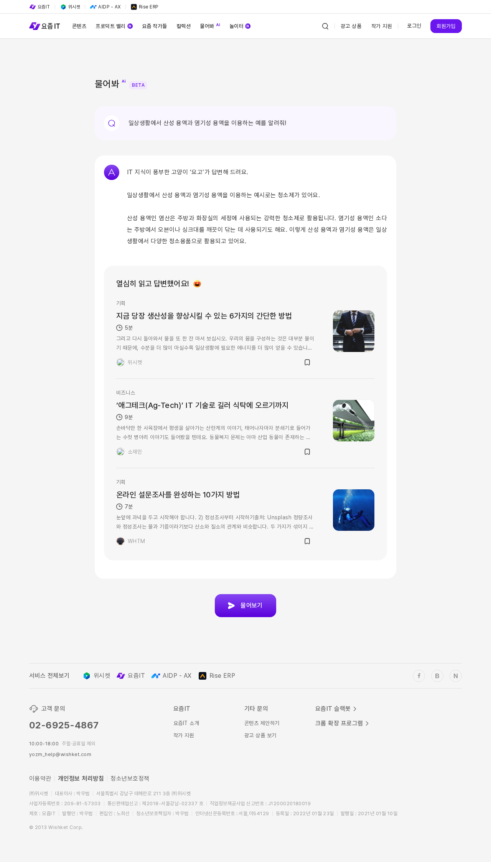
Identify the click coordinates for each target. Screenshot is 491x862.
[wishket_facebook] (419, 676)
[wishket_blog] (437, 676)
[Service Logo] (44, 26)
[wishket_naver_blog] (456, 676)
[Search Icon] (325, 26)
